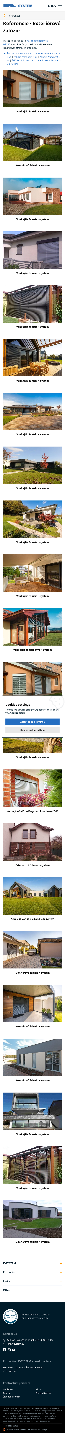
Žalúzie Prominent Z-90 (25, 56)
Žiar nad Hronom (11, 1396)
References (14, 15)
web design (42, 1429)
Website (10, 1429)
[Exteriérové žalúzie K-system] (32, 142)
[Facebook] (4, 1349)
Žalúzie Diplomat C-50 (23, 60)
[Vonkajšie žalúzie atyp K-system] (32, 626)
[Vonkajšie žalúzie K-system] (32, 88)
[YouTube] (13, 1349)
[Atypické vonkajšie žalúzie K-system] (32, 895)
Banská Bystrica (43, 1393)
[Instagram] (9, 1349)
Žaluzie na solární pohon (19, 53)
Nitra (38, 1389)
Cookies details (17, 712)
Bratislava (8, 1389)
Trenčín (7, 1393)
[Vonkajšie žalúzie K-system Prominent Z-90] (32, 788)
